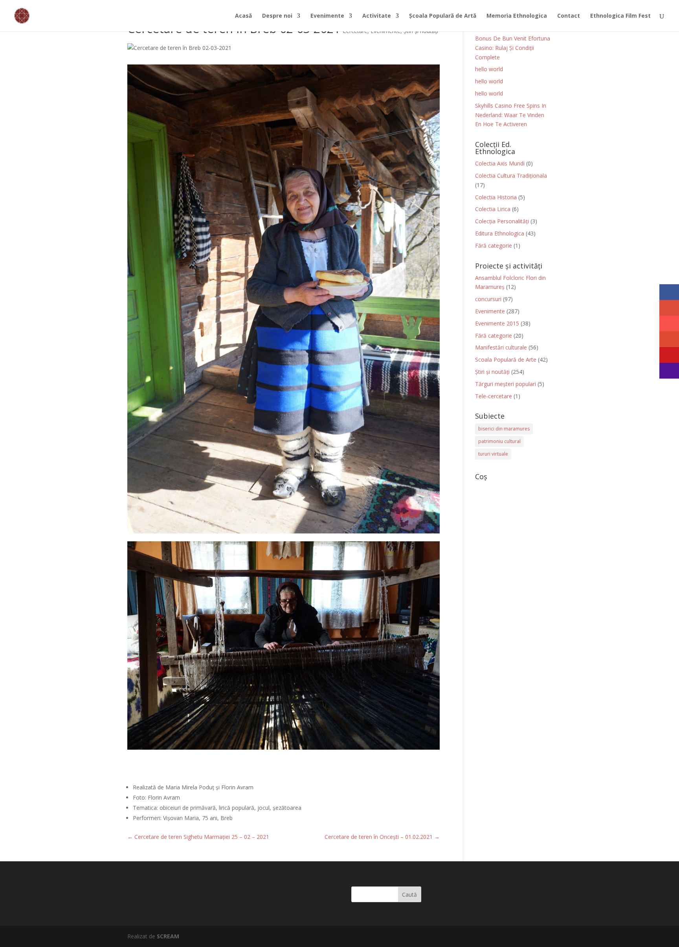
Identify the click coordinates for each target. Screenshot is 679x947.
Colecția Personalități (502, 221)
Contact (568, 16)
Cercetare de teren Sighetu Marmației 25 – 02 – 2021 (198, 836)
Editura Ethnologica (499, 233)
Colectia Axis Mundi (500, 163)
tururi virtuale (493, 454)
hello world (489, 69)
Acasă (243, 16)
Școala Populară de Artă (442, 16)
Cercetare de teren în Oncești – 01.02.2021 (382, 836)
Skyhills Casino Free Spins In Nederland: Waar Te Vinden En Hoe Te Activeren (510, 115)
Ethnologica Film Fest (620, 16)
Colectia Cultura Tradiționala (511, 175)
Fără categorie (493, 245)
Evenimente (327, 16)
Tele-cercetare (493, 396)
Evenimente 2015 (497, 323)
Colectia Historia (496, 197)
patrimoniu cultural (499, 441)
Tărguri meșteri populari (505, 384)
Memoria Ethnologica (516, 16)
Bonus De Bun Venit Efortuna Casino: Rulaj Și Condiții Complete (512, 48)
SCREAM (168, 936)
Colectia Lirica (492, 209)
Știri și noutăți (492, 371)
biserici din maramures (504, 428)
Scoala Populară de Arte (505, 359)
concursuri (488, 299)
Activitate (376, 16)
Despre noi (277, 16)
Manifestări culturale (501, 347)
